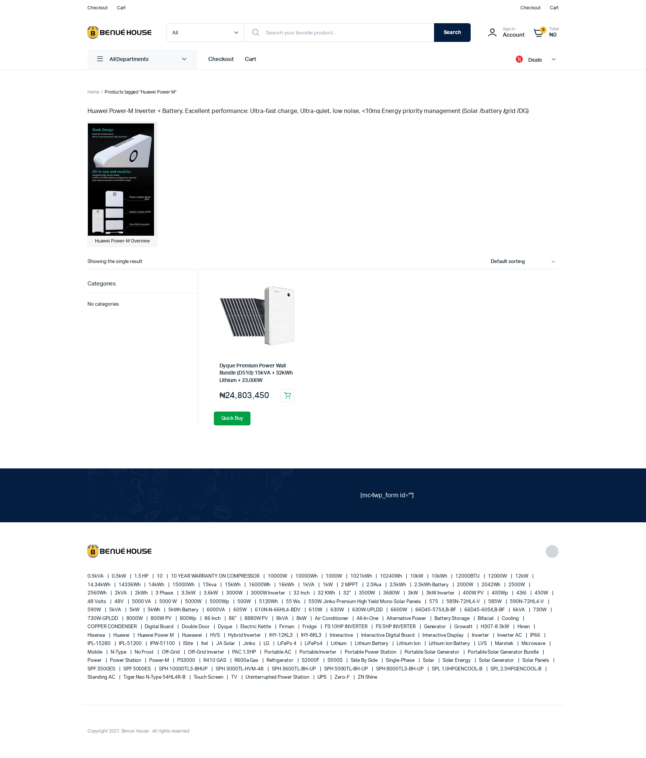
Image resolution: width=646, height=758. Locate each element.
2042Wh (492, 585)
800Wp (188, 618)
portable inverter (318, 652)
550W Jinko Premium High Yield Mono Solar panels (365, 601)
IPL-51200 (131, 643)
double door (196, 626)
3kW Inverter (441, 593)
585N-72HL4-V (464, 601)
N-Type (119, 652)
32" (347, 593)
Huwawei (192, 635)
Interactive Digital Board (388, 635)
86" (233, 618)
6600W (399, 610)
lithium (339, 643)
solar (429, 660)
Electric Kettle (256, 626)
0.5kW (119, 576)
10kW (417, 576)
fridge (310, 626)
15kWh (233, 585)
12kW (522, 576)
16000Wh (260, 585)
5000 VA (142, 601)
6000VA (216, 610)
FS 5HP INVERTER (396, 626)
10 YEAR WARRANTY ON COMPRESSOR (216, 576)
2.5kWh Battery (432, 585)
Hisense (96, 635)
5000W (194, 601)
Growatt (464, 626)
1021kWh (361, 576)
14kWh (156, 585)
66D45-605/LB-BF (485, 610)
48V (119, 601)
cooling (511, 618)
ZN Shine (367, 677)
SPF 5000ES (137, 669)
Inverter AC (510, 635)
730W (540, 610)
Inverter (481, 635)
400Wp (500, 593)
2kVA (121, 593)
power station (126, 660)
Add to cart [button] (287, 395)
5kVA (115, 610)
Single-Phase (401, 660)
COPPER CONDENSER (112, 626)
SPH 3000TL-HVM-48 (240, 669)
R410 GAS (215, 660)
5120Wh (269, 601)
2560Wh (97, 593)
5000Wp (220, 601)
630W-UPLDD (368, 610)
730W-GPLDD (103, 618)
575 (434, 601)
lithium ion (409, 643)
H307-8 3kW (495, 626)
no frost (145, 652)
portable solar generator (432, 652)
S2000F (311, 660)
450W (542, 593)
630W (337, 610)
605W (240, 610)
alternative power (407, 618)
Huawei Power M (156, 635)
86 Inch (213, 618)
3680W (392, 593)
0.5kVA (96, 576)
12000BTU (468, 576)
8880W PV (257, 618)
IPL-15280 (99, 643)
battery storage (452, 618)
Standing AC (101, 677)
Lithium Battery (372, 643)
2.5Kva (374, 585)
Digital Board (160, 626)
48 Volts (97, 601)
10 (160, 576)
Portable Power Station (371, 652)
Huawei (121, 635)
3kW (413, 593)
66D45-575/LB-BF (436, 610)
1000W (334, 576)
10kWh (439, 576)
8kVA (282, 618)
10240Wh (391, 576)
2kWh (142, 593)
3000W (235, 593)
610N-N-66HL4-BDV (278, 610)
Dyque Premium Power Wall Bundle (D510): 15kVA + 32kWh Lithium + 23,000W (256, 373)
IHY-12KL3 (281, 635)
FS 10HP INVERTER (347, 626)
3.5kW (189, 593)
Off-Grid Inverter (206, 652)
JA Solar (226, 643)
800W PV (162, 618)
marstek (504, 643)
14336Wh (130, 585)
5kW (135, 610)
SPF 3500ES (101, 669)
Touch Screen (209, 677)
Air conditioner (332, 618)
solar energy (457, 660)
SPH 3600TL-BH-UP (294, 669)
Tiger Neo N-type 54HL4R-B (155, 677)
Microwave (534, 643)
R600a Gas (247, 660)
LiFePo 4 (287, 643)
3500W (367, 593)
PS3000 (186, 660)
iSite (188, 643)
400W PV (474, 593)
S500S (335, 660)
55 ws (293, 601)
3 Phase (165, 593)
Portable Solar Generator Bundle (504, 652)
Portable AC (278, 652)
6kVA (519, 610)
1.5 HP (142, 576)
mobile (95, 652)
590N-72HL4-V (527, 601)
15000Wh (184, 585)
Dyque (225, 626)
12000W (498, 576)
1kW (328, 585)
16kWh (287, 585)
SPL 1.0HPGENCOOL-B (457, 669)
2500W (517, 585)
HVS (215, 635)
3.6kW (211, 593)
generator (435, 626)
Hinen (524, 626)
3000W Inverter (269, 593)
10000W (278, 576)
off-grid (171, 652)
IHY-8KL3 (312, 635)
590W (94, 610)
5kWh (155, 610)
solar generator (497, 660)
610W (316, 610)
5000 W (168, 601)
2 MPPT (350, 585)
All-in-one (368, 618)
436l (521, 593)
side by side (365, 660)
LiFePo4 (314, 643)
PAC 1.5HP (244, 652)
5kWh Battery (184, 610)
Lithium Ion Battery (450, 643)
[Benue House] (119, 32)
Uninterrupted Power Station (278, 677)
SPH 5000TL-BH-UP (346, 669)
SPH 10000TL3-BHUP (183, 669)
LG (267, 643)
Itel (205, 643)
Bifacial (486, 618)
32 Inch (302, 593)
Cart (121, 8)
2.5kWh (398, 585)
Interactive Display (443, 635)
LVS (483, 643)
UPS (322, 677)
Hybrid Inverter (245, 635)
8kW (302, 618)
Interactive (342, 635)
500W (244, 601)
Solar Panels (536, 660)
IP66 (535, 635)
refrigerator (281, 660)
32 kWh (327, 593)
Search (452, 32)
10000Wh (307, 576)
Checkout (97, 8)
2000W (465, 585)
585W (495, 601)
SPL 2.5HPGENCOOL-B (516, 669)
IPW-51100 (163, 643)
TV (235, 677)
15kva (210, 585)
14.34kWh (99, 585)
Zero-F (343, 677)
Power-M (159, 660)
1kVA (309, 585)
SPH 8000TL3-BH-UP (400, 669)
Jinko (249, 643)
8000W (135, 618)
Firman (287, 626)
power (95, 660)
